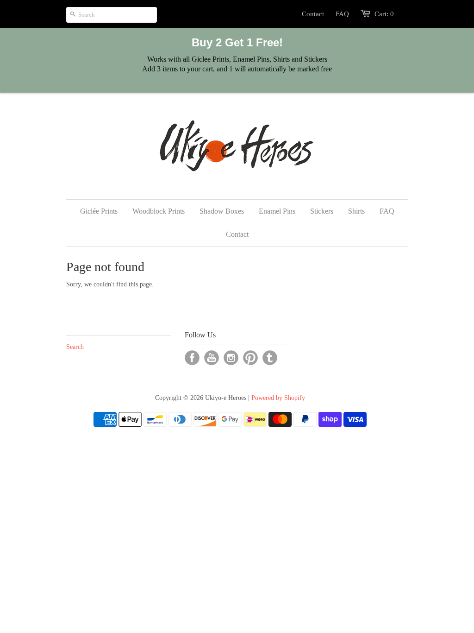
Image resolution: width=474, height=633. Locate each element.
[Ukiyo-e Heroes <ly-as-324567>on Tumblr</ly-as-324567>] (269, 357)
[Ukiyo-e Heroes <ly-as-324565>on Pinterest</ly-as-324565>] (250, 357)
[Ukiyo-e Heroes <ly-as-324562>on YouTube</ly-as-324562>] (211, 357)
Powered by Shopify (278, 397)
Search (75, 346)
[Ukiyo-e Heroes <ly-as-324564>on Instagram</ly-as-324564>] (231, 357)
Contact (313, 14)
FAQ (342, 14)
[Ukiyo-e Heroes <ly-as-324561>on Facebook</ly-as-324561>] (192, 357)
